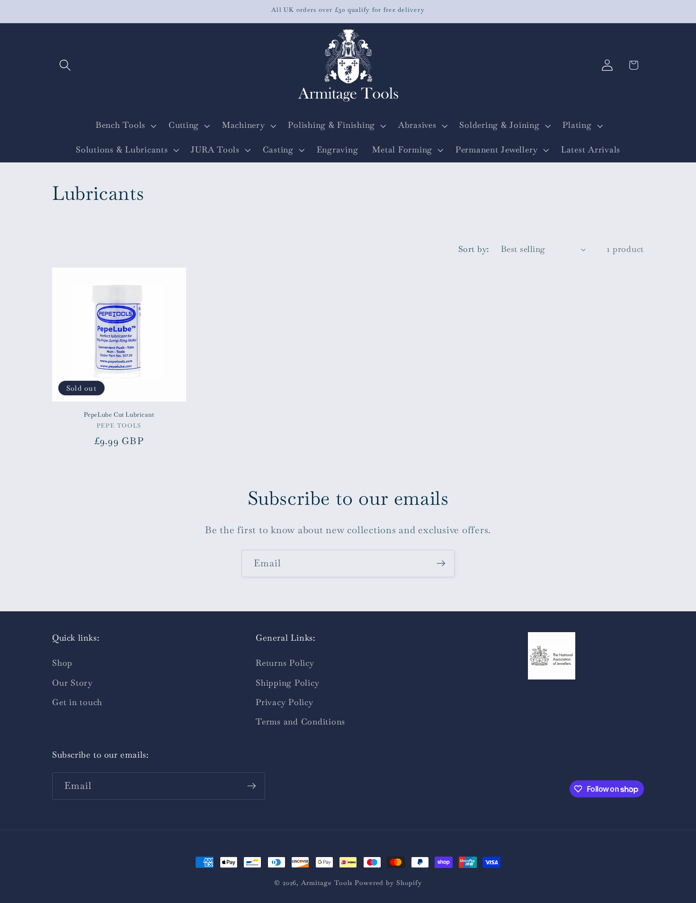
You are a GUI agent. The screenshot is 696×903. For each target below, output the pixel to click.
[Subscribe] (441, 563)
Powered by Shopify (388, 882)
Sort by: (473, 249)
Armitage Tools (326, 882)
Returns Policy (285, 663)
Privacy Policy (284, 702)
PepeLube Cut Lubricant (119, 415)
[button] (65, 65)
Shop (62, 663)
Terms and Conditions (300, 721)
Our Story (72, 683)
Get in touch (77, 702)
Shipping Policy (287, 683)
